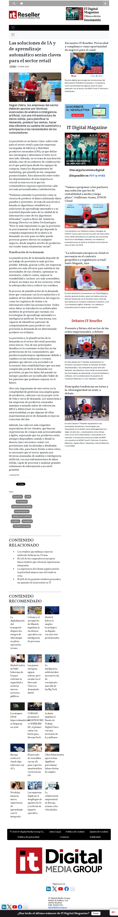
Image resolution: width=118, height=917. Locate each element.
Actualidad (27, 521)
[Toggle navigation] (13, 28)
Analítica (15, 521)
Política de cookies (75, 831)
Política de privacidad (28, 837)
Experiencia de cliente (21, 506)
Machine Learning (22, 526)
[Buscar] (14, 3)
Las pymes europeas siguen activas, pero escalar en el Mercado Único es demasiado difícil (34, 679)
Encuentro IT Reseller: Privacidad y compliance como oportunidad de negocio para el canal (86, 46)
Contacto (64, 837)
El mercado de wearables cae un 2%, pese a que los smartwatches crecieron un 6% (35, 765)
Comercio (17, 497)
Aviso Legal (55, 831)
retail (28, 497)
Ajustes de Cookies (99, 831)
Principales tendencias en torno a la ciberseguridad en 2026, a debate (86, 390)
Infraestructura (21, 511)
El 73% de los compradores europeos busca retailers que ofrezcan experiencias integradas (38, 562)
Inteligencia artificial (22, 516)
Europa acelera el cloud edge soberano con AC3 (17, 761)
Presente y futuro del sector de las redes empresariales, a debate (87, 330)
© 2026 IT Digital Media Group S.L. (27, 831)
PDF (92, 175)
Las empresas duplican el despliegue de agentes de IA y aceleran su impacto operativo (35, 803)
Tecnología (22, 501)
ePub (100, 175)
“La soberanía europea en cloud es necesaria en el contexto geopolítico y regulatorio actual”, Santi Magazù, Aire (87, 258)
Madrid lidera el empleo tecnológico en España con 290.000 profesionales (52, 628)
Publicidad (95, 837)
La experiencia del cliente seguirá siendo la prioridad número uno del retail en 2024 (38, 573)
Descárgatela (92, 20)
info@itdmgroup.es (57, 907)
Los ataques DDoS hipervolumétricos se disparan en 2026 (20, 720)
